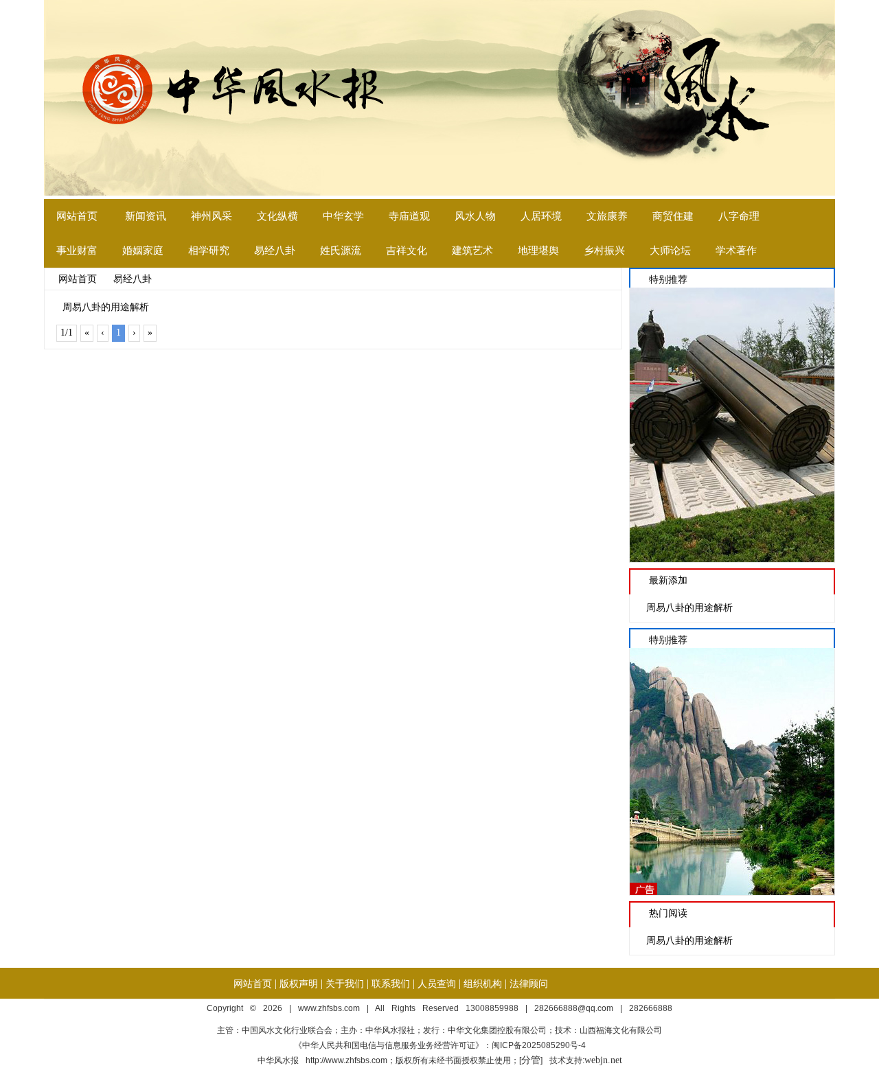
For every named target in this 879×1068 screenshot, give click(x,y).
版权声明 (298, 984)
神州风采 (211, 216)
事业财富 (77, 250)
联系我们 (391, 984)
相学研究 (208, 250)
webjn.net (603, 1060)
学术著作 (736, 250)
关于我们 (345, 984)
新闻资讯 (145, 216)
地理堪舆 (538, 250)
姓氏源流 (340, 250)
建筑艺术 (472, 250)
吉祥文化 (406, 250)
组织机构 (483, 984)
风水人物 (475, 216)
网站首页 (77, 216)
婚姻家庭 (142, 250)
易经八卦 (274, 250)
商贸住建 (673, 216)
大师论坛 (670, 250)
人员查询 (437, 984)
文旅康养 (607, 216)
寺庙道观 (409, 216)
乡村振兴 (604, 250)
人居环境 (541, 216)
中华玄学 (343, 216)
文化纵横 (277, 216)
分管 (530, 1060)
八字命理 (739, 216)
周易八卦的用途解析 (105, 307)
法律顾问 (529, 984)
